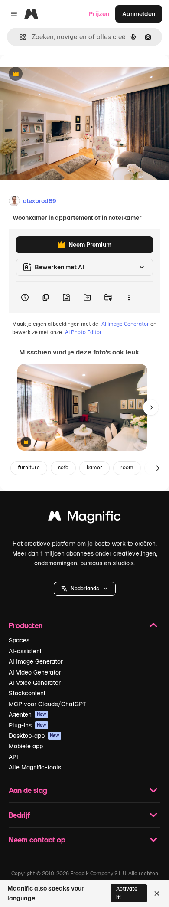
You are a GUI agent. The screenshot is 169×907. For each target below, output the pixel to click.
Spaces (19, 640)
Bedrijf (19, 814)
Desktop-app (34, 736)
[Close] (157, 893)
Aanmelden (138, 14)
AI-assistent (25, 651)
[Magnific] (84, 518)
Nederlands (85, 588)
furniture (29, 467)
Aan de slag (28, 790)
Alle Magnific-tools (35, 767)
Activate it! (126, 892)
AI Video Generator (35, 672)
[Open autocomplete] (19, 37)
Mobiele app (26, 746)
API (13, 757)
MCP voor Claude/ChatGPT (47, 704)
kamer (94, 467)
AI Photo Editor (83, 332)
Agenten (27, 714)
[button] (85, 589)
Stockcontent (27, 693)
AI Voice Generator (35, 683)
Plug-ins (27, 725)
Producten (25, 625)
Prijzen (99, 14)
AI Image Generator (125, 324)
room (126, 467)
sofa (63, 467)
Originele (57, 74)
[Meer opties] (128, 297)
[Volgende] (151, 407)
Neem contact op (37, 839)
